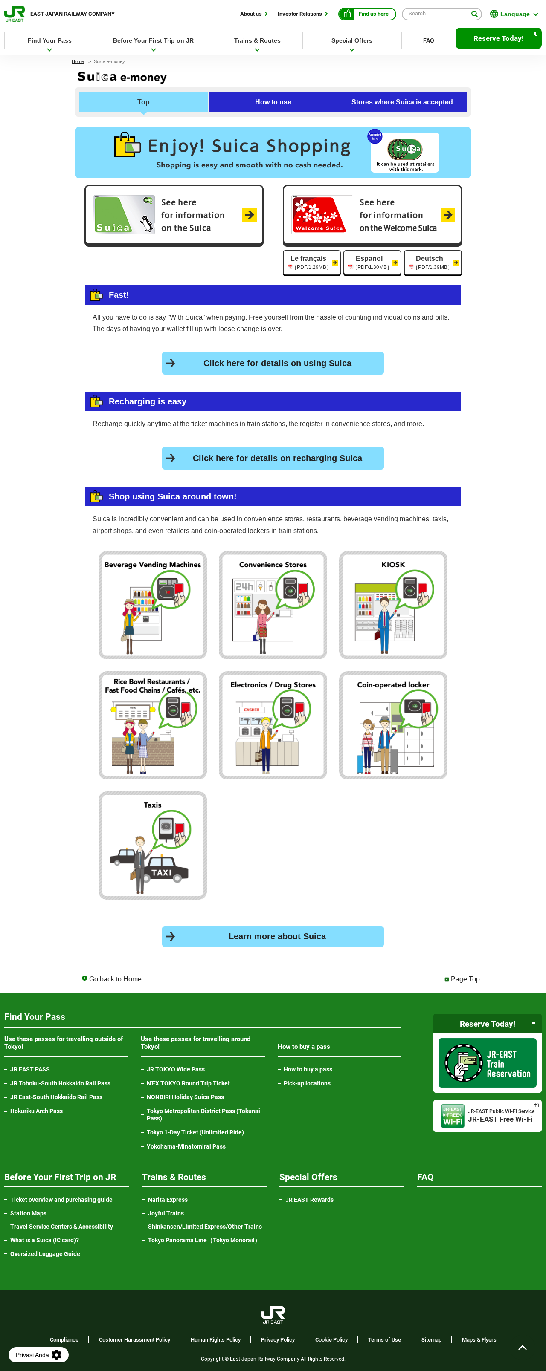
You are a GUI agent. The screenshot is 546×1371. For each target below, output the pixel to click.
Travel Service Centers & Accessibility (61, 1226)
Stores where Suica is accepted (402, 102)
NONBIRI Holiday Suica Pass (185, 1097)
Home (78, 61)
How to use (273, 102)
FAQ (428, 40)
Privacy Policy (278, 1340)
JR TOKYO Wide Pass (176, 1069)
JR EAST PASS (30, 1069)
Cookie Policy (331, 1340)
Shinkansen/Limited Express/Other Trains (205, 1226)
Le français (310, 262)
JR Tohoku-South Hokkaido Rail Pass (60, 1083)
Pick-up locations (307, 1083)
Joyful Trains (166, 1213)
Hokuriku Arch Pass (36, 1111)
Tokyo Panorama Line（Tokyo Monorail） (207, 1240)
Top (143, 102)
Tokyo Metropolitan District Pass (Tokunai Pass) (203, 1115)
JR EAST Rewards (309, 1199)
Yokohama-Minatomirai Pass (186, 1146)
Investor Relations (300, 13)
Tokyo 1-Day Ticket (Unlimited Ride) (195, 1132)
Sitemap (431, 1340)
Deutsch (433, 262)
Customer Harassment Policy (134, 1340)
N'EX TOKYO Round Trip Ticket (188, 1083)
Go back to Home (115, 979)
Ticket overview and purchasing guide (61, 1199)
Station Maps (28, 1213)
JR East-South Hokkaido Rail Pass (56, 1097)
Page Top (465, 979)
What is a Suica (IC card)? (44, 1240)
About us (251, 13)
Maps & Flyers (479, 1340)
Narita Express (168, 1199)
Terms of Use (384, 1340)
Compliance (64, 1340)
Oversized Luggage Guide (45, 1253)
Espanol (372, 262)
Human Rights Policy (216, 1340)
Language (515, 14)
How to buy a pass (308, 1069)
